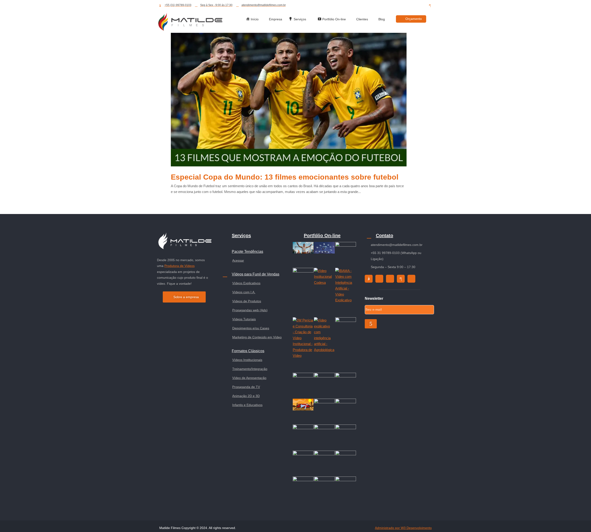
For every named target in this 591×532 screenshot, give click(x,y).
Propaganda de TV (246, 387)
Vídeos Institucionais (247, 360)
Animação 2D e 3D (246, 396)
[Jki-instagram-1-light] (369, 279)
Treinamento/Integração (249, 369)
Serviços (241, 235)
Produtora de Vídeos (179, 266)
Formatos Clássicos (248, 351)
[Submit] (371, 323)
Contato (384, 235)
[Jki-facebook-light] (430, 5)
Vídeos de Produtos (246, 301)
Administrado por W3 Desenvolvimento (403, 528)
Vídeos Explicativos (246, 283)
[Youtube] (413, 5)
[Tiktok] (405, 5)
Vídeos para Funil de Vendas (255, 274)
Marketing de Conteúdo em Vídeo (257, 337)
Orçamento (413, 19)
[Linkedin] (421, 5)
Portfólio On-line (322, 235)
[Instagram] (396, 5)
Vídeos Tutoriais (244, 319)
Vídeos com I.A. (243, 292)
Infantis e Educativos (247, 405)
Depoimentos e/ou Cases (250, 328)
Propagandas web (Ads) (250, 310)
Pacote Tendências (247, 252)
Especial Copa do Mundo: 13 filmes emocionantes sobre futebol (284, 177)
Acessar (238, 260)
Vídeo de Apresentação (249, 378)
